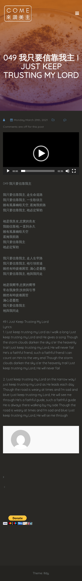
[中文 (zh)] (5, 492)
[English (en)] (5, 482)
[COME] (18, 13)
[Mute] (67, 171)
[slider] (38, 171)
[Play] (8, 171)
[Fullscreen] (74, 171)
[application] (41, 153)
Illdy (46, 573)
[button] (41, 153)
